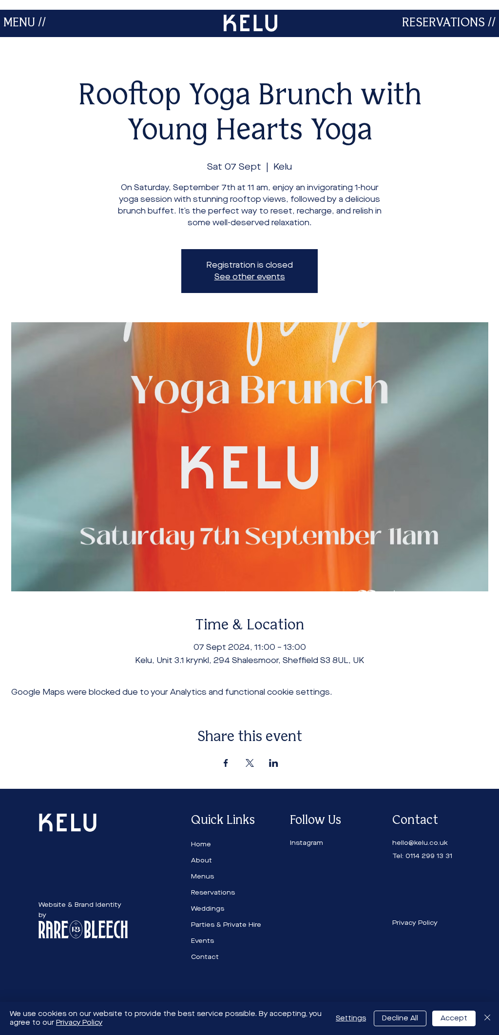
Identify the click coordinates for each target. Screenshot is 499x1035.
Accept (454, 1018)
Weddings (207, 908)
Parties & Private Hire (226, 924)
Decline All (400, 1018)
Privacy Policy (79, 1022)
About (201, 860)
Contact (205, 957)
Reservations (213, 892)
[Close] (487, 1018)
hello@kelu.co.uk (420, 843)
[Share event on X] (249, 763)
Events (202, 941)
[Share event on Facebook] (225, 763)
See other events (249, 277)
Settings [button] (351, 1018)
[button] (24, 23)
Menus (202, 876)
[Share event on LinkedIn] (273, 763)
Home (201, 844)
